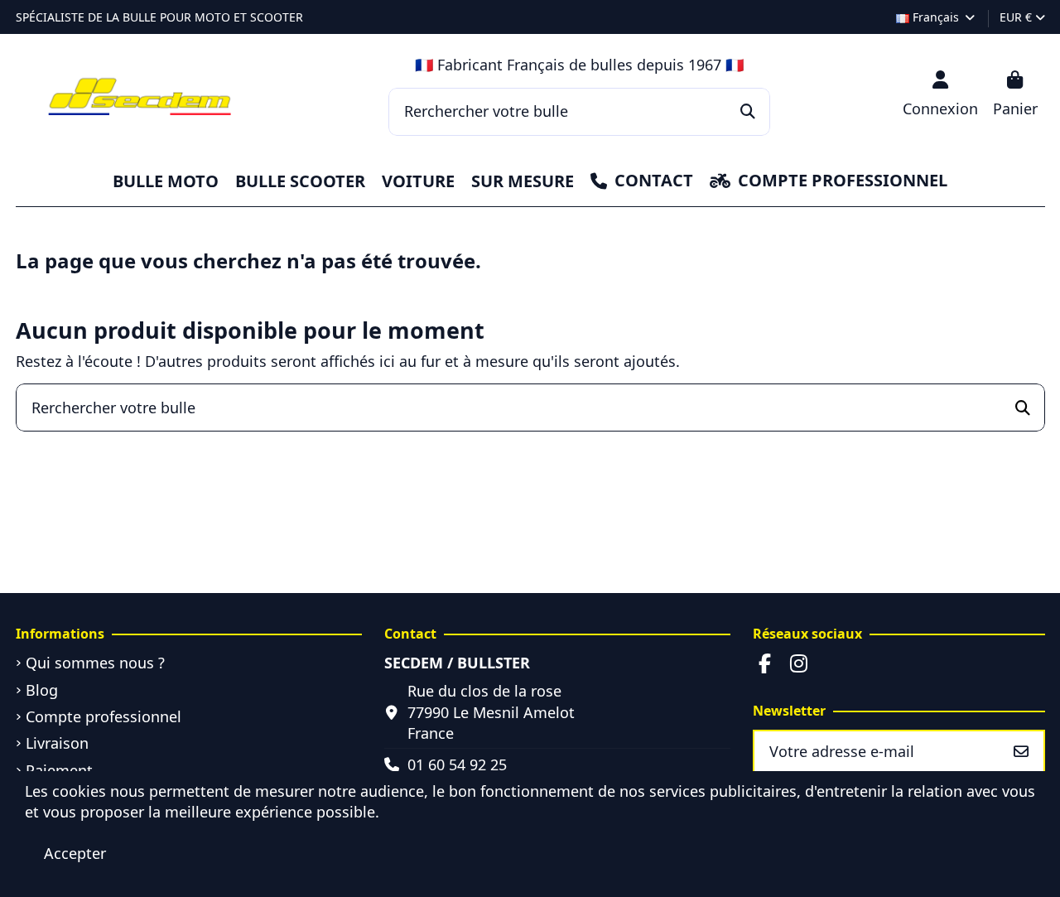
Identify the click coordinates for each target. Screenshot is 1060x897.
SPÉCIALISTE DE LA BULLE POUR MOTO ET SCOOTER (159, 17)
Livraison (57, 743)
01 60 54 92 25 (457, 764)
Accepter (75, 853)
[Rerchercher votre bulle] (747, 112)
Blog (42, 690)
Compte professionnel (103, 716)
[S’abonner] (1021, 751)
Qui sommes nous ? (95, 663)
